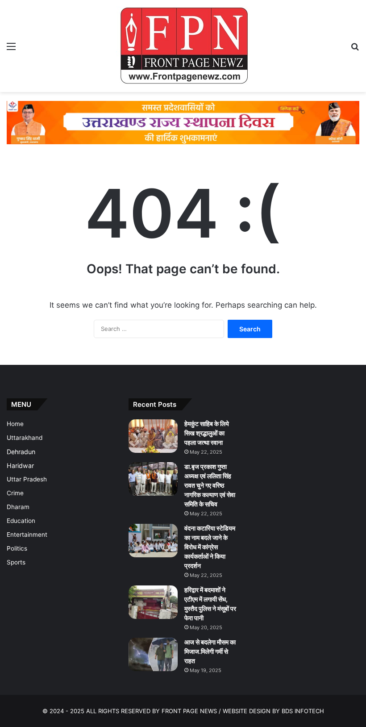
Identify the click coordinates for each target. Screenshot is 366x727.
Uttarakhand (24, 437)
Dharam (18, 506)
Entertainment (27, 534)
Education (21, 520)
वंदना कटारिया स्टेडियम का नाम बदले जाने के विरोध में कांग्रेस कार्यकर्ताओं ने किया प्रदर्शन (209, 546)
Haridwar (20, 465)
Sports (16, 562)
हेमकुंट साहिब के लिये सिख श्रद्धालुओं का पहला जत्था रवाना (206, 433)
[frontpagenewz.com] (183, 46)
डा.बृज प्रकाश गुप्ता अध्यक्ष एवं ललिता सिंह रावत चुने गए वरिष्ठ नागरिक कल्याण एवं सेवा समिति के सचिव (209, 485)
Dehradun (21, 451)
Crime (15, 493)
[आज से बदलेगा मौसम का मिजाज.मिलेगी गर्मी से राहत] (153, 654)
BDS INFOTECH (303, 710)
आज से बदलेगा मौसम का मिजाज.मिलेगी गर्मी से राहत (210, 651)
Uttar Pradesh (27, 479)
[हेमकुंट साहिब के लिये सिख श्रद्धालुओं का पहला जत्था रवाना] (153, 436)
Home (15, 423)
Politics (17, 548)
